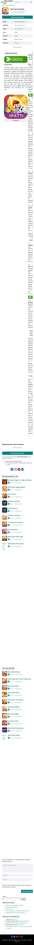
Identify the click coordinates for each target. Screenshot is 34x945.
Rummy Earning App (11, 907)
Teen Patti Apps (10, 5)
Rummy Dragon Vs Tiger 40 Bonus (15, 912)
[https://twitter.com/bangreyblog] (14, 936)
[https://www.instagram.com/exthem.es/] (19, 936)
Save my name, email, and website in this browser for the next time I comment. (16, 886)
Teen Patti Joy (24, 940)
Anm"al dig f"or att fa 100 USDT (14, 926)
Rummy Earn (9, 909)
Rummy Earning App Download (14, 905)
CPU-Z (6, 464)
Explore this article (11, 53)
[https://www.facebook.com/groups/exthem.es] (12, 936)
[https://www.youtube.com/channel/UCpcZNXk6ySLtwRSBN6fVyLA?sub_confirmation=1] (17, 936)
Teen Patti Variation (19, 12)
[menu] (2, 2)
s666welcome (10, 923)
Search (4, 896)
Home (3, 5)
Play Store (17, 43)
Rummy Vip (14, 919)
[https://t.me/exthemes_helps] (22, 936)
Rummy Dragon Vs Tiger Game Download (17, 911)
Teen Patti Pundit (24, 921)
